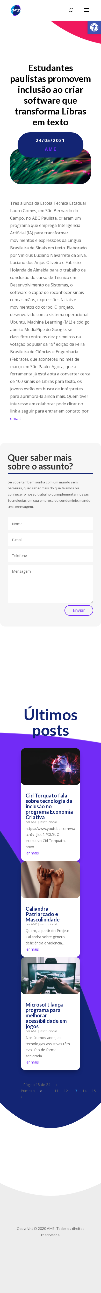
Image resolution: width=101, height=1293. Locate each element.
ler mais (32, 853)
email (15, 418)
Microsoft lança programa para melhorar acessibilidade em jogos (46, 1015)
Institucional (48, 822)
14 (84, 1090)
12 (66, 1090)
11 (56, 1090)
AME (50, 149)
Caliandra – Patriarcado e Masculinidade (43, 914)
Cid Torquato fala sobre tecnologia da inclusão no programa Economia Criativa (49, 806)
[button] (94, 27)
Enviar (79, 610)
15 (94, 1090)
